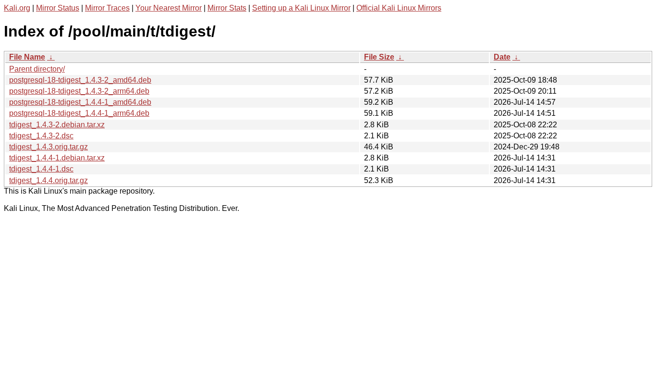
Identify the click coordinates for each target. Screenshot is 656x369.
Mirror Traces (107, 8)
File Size (379, 57)
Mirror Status (57, 8)
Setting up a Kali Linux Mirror (301, 8)
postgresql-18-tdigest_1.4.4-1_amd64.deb (80, 102)
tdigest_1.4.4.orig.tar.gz (48, 180)
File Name (27, 57)
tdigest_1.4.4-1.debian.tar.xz (57, 158)
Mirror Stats (226, 8)
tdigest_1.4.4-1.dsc (41, 169)
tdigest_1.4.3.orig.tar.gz (48, 147)
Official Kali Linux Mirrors (398, 8)
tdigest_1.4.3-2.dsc (41, 136)
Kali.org (17, 8)
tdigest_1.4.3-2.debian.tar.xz (57, 125)
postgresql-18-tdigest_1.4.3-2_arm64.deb (79, 91)
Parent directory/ (37, 69)
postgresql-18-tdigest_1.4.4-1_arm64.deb (79, 113)
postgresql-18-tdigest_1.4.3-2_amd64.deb (80, 80)
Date (502, 57)
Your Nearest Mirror (168, 8)
